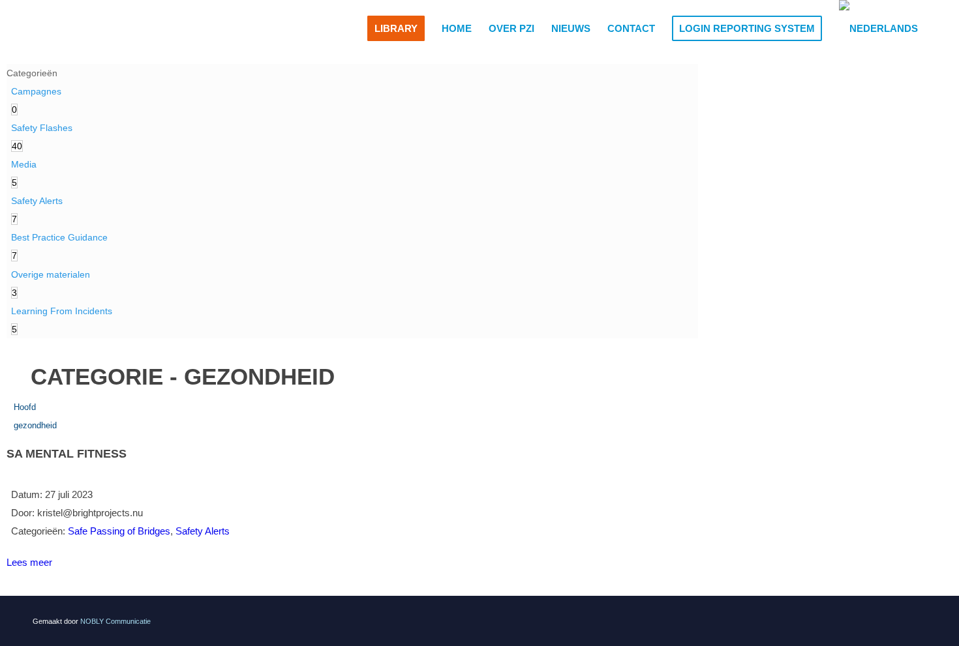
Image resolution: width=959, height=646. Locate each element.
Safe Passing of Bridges (119, 530)
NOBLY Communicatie (115, 621)
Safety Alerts (202, 530)
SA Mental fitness (67, 453)
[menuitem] (396, 28)
